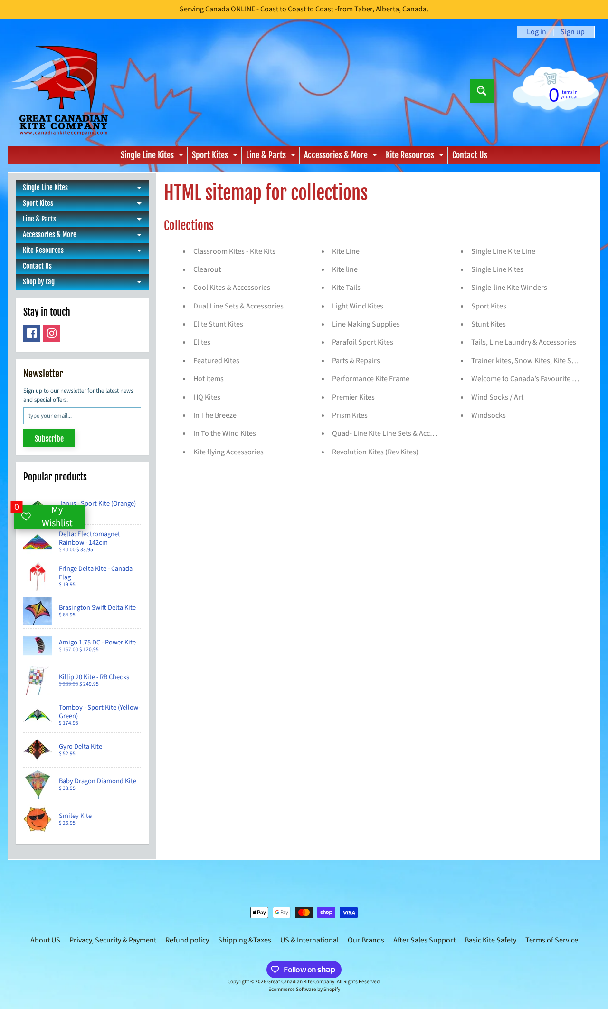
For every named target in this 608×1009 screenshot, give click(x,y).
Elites (201, 342)
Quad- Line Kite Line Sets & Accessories (394, 433)
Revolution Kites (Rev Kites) (375, 452)
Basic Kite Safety (490, 940)
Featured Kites (216, 361)
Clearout (207, 269)
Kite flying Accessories (228, 452)
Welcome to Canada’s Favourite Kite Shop (537, 379)
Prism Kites (350, 415)
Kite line (345, 269)
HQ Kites (206, 397)
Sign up (572, 32)
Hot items (208, 379)
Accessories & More (342, 157)
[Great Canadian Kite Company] (63, 90)
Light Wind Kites (357, 306)
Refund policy (187, 940)
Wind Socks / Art (497, 397)
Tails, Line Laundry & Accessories (523, 342)
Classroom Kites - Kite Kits (234, 251)
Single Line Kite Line (503, 251)
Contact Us (469, 155)
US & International (309, 940)
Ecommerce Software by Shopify (304, 989)
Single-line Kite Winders (509, 287)
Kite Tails (346, 287)
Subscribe (49, 438)
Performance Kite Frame (370, 379)
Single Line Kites (153, 157)
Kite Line (346, 251)
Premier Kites (353, 397)
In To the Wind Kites (224, 433)
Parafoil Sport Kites (362, 342)
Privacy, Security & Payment (112, 940)
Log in (536, 32)
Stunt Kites (488, 324)
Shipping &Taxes (244, 940)
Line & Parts (272, 157)
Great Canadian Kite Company (300, 981)
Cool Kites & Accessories (231, 287)
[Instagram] (51, 333)
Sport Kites (216, 157)
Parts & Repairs (356, 361)
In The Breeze (215, 415)
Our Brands (366, 940)
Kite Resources (416, 157)
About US (45, 940)
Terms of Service (551, 940)
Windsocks (488, 415)
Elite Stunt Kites (218, 324)
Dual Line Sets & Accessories (238, 306)
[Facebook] (31, 333)
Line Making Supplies (366, 324)
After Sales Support (424, 940)
